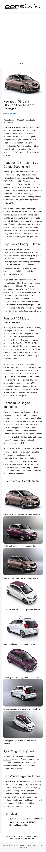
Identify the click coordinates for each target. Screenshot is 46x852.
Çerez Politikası (38, 845)
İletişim (15, 845)
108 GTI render (28, 766)
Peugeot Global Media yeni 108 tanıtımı (26, 819)
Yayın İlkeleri (24, 847)
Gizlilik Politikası (25, 845)
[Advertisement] (23, 36)
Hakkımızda (6, 845)
